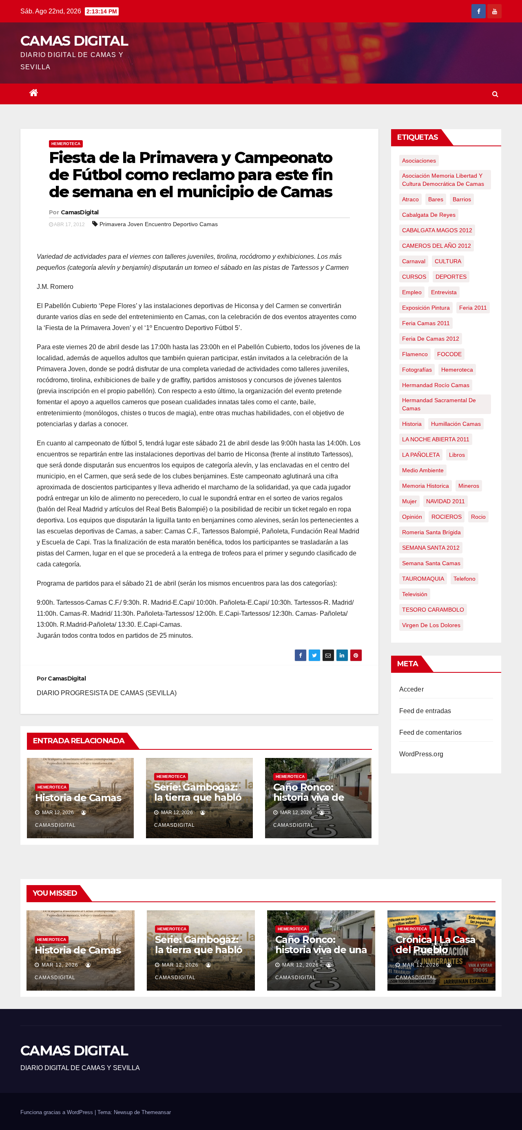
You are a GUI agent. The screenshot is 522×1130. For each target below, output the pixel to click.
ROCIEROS (446, 516)
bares (435, 199)
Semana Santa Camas (431, 563)
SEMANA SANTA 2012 (431, 547)
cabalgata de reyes (429, 214)
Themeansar (156, 1112)
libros (457, 455)
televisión (414, 594)
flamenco (415, 354)
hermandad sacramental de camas (439, 404)
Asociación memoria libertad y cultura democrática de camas (443, 179)
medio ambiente (423, 470)
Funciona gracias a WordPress (57, 1112)
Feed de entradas (425, 710)
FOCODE (449, 354)
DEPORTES (451, 276)
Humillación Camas (456, 424)
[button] (495, 93)
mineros (468, 485)
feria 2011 (473, 307)
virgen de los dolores (431, 625)
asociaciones (419, 160)
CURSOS (414, 276)
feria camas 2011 (426, 323)
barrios (462, 199)
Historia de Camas (78, 798)
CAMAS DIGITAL (74, 40)
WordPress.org (421, 754)
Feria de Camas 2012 (430, 338)
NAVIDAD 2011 (445, 501)
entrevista (444, 292)
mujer (409, 501)
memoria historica (425, 485)
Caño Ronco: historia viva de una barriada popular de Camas (317, 802)
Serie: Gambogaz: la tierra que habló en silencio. (197, 797)
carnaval (413, 261)
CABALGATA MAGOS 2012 (437, 230)
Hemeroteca (65, 143)
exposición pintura (426, 307)
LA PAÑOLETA (421, 455)
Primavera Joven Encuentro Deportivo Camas (159, 224)
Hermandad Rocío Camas (435, 385)
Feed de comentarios (430, 732)
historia (412, 424)
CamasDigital (80, 212)
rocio (478, 516)
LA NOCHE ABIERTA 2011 (435, 439)
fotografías (417, 369)
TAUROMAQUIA (423, 578)
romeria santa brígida (431, 532)
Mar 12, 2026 (60, 965)
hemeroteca (457, 369)
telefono (464, 578)
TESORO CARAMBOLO (433, 609)
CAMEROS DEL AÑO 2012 (436, 245)
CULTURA (448, 261)
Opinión (412, 516)
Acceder (411, 689)
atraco (410, 199)
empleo (412, 292)
